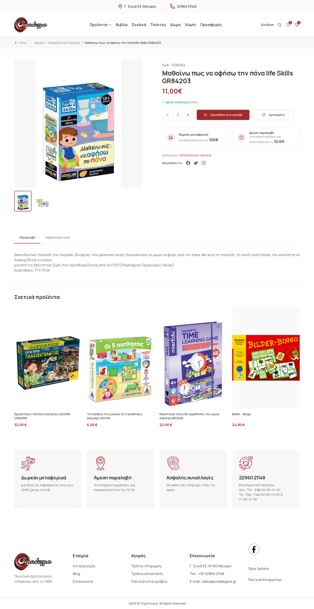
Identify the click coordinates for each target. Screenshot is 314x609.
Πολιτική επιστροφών (149, 581)
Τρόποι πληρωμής (146, 566)
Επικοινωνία (83, 581)
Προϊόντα (98, 24)
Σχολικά (139, 24)
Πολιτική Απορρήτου (265, 579)
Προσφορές (211, 24)
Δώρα (175, 24)
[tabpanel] (157, 259)
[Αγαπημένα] (39, 404)
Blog (76, 573)
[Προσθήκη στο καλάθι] (48, 404)
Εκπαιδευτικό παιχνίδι (64, 43)
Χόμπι (190, 24)
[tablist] (157, 238)
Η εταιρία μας (84, 566)
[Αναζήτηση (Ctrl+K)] (280, 25)
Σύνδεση (267, 25)
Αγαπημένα (277, 115)
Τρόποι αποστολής (147, 573)
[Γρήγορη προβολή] (57, 404)
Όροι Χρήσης (258, 568)
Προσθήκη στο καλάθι (226, 115)
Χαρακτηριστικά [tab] (57, 237)
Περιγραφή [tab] (27, 237)
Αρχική (39, 43)
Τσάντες (158, 24)
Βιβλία (122, 24)
